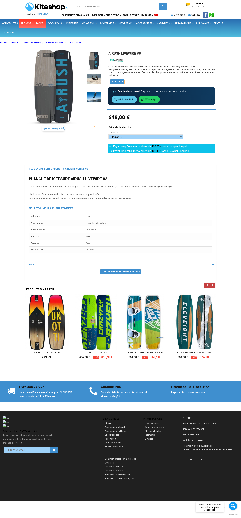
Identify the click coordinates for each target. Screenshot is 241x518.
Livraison (149, 439)
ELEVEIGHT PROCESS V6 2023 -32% (194, 352)
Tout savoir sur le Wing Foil (117, 474)
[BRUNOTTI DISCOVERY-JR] (47, 322)
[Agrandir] (65, 338)
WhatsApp (151, 99)
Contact (195, 14)
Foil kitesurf (110, 439)
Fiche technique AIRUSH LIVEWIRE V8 (51, 208)
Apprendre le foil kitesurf (117, 431)
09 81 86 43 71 (126, 99)
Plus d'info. (117, 82)
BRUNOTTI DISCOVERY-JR (47, 352)
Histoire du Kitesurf (114, 470)
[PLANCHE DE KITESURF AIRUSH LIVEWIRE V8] (94, 61)
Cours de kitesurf (113, 442)
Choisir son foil (112, 435)
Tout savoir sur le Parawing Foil (119, 478)
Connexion (179, 14)
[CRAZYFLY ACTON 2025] (96, 322)
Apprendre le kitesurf (115, 427)
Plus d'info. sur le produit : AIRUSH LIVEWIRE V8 (58, 169)
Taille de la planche (119, 127)
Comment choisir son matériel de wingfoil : (120, 461)
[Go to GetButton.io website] (233, 515)
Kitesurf (108, 423)
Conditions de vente (154, 427)
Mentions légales (153, 431)
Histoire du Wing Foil (115, 467)
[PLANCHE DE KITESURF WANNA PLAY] (145, 322)
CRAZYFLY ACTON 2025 (96, 352)
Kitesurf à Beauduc (114, 446)
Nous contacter (152, 423)
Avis (31, 264)
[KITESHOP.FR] (47, 6)
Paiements (150, 435)
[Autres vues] (94, 51)
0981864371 (42, 14)
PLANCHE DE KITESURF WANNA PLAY (145, 352)
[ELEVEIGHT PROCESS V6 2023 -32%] (194, 322)
